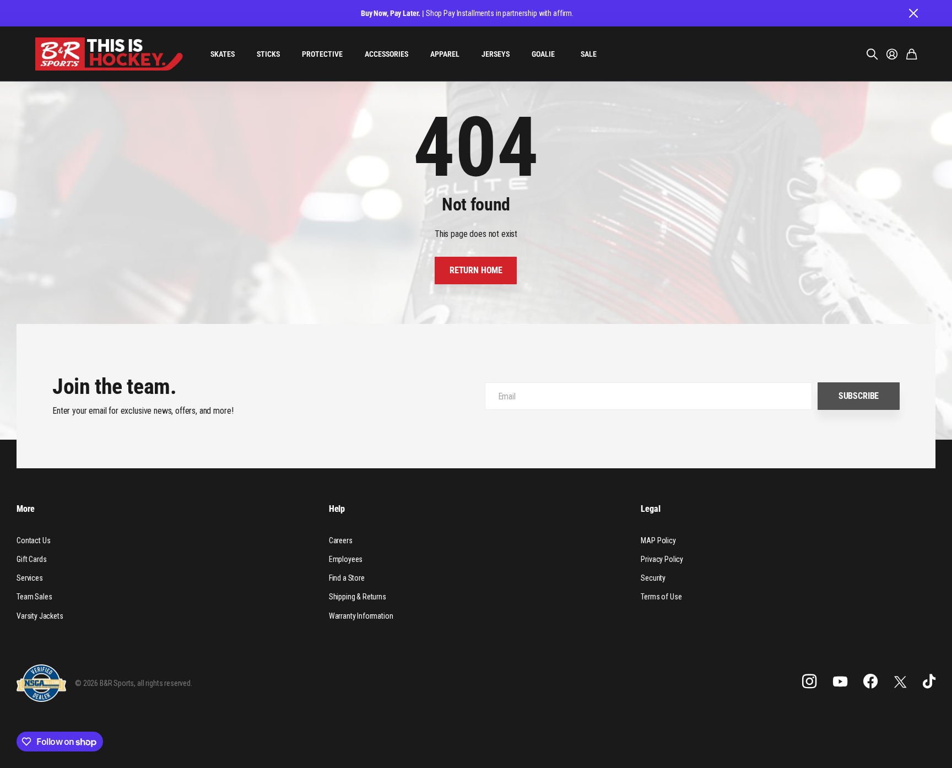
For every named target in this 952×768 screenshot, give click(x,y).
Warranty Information (361, 616)
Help (337, 509)
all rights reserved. (164, 683)
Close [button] (913, 13)
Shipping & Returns (357, 596)
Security (653, 578)
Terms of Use (661, 596)
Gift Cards (31, 559)
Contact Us (33, 540)
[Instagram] (809, 681)
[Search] (872, 54)
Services (30, 578)
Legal (650, 509)
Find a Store (347, 578)
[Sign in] (891, 54)
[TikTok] (929, 681)
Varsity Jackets (40, 616)
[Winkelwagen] (911, 54)
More (25, 509)
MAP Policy (658, 540)
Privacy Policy (662, 559)
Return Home (476, 270)
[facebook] (870, 681)
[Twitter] (900, 682)
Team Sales (34, 596)
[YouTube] (840, 681)
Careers (341, 540)
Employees (346, 559)
